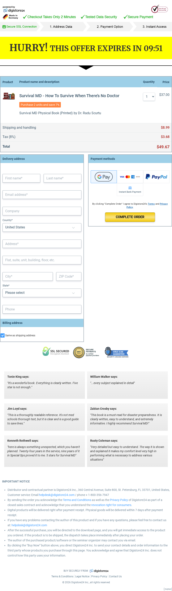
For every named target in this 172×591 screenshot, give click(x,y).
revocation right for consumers (111, 505)
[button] (73, 227)
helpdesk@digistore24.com (56, 495)
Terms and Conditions (77, 500)
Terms (151, 204)
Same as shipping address (20, 335)
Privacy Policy (119, 500)
